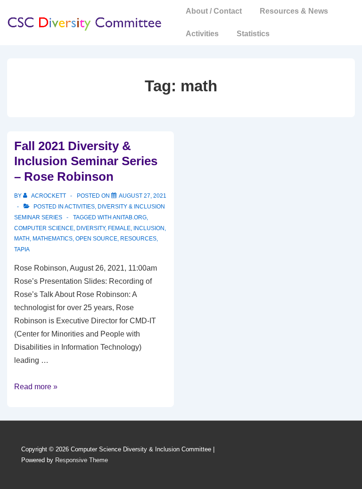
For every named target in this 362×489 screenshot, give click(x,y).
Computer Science (44, 228)
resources (138, 238)
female (119, 228)
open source (96, 238)
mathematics (53, 238)
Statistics (253, 34)
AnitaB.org (130, 217)
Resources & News (294, 11)
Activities (202, 34)
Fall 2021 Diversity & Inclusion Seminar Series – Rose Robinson (85, 161)
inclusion (149, 228)
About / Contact (214, 11)
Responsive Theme (81, 460)
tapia (22, 249)
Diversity (90, 228)
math (22, 238)
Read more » (36, 387)
